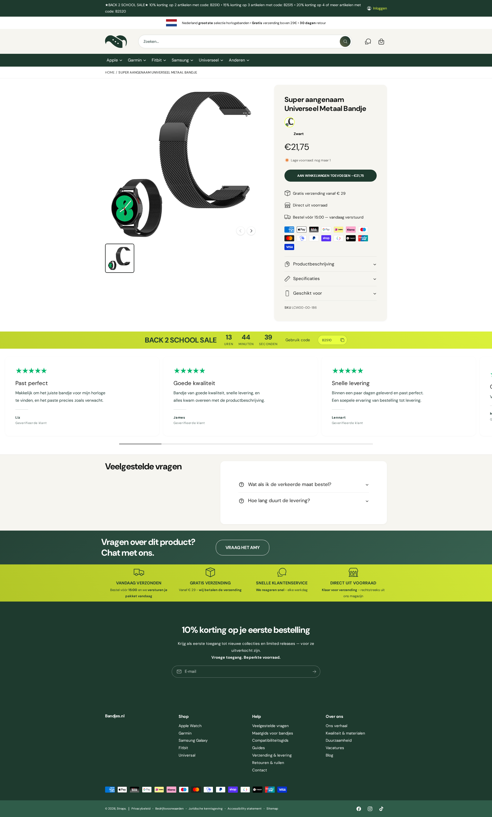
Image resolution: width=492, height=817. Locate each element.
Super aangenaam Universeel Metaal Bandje (157, 72)
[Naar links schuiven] (241, 231)
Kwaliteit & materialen (345, 733)
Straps (121, 809)
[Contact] (368, 41)
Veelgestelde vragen (270, 725)
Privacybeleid (140, 809)
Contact (259, 770)
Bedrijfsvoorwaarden (169, 809)
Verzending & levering (272, 755)
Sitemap (272, 809)
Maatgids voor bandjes (272, 733)
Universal (187, 755)
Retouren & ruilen (268, 762)
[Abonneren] (314, 672)
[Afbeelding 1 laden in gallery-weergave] (119, 258)
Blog (329, 755)
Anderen (237, 60)
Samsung (180, 60)
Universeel (209, 60)
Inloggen (380, 8)
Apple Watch (190, 725)
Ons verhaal (336, 725)
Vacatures (335, 747)
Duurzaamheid (339, 740)
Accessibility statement (244, 809)
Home (110, 72)
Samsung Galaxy (193, 740)
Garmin (135, 60)
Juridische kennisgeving (206, 809)
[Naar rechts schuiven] (251, 231)
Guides (258, 747)
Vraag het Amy (242, 547)
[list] (246, 22)
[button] (114, 60)
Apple (112, 60)
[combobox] (245, 41)
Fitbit (157, 60)
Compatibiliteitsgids (270, 740)
